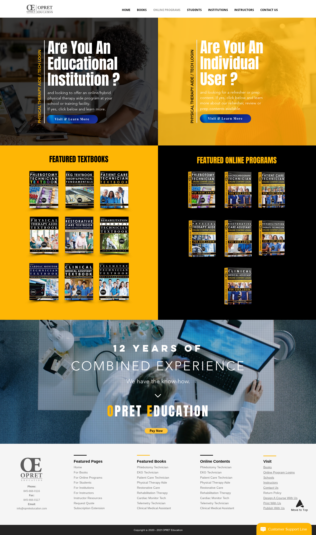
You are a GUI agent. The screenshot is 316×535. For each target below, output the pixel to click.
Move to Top (299, 510)
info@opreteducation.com (32, 508)
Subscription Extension (89, 508)
